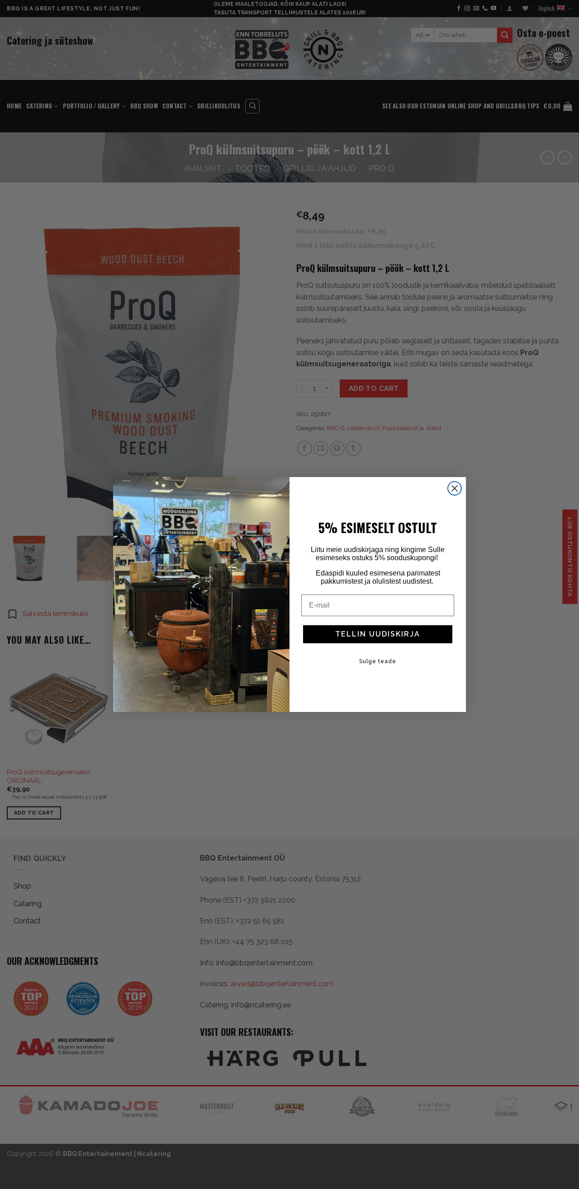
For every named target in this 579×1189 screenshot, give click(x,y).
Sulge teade (377, 661)
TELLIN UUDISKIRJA (377, 634)
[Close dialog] (454, 488)
